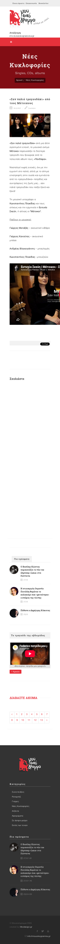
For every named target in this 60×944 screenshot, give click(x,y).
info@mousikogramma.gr (39, 936)
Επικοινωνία (31, 3)
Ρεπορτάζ (16, 797)
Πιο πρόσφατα (21, 559)
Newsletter (43, 3)
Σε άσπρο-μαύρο (19, 821)
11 (29, 720)
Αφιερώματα (17, 816)
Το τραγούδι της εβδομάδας (28, 635)
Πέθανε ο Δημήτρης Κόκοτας (35, 610)
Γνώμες (15, 801)
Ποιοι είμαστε (18, 3)
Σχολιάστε (32, 108)
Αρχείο (16, 672)
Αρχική (19, 80)
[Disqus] (30, 421)
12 (35, 720)
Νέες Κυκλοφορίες (35, 80)
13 (41, 720)
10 (22, 720)
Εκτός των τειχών (20, 825)
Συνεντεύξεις (18, 792)
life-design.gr (26, 927)
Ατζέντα (15, 811)
